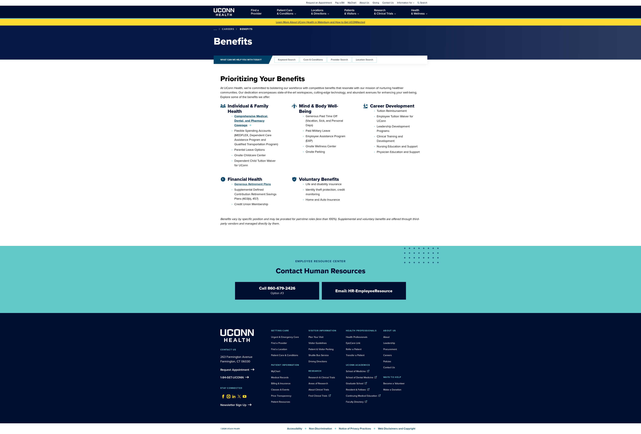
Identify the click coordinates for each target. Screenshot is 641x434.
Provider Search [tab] (339, 59)
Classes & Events (280, 389)
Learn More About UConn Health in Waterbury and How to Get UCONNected (320, 22)
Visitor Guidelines (317, 343)
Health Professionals (356, 337)
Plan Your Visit (315, 337)
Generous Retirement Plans (252, 184)
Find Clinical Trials (317, 396)
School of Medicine (356, 371)
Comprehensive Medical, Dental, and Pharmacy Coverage (251, 120)
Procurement (390, 349)
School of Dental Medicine (359, 377)
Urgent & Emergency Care (285, 337)
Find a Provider (279, 343)
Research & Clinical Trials (321, 377)
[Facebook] (222, 396)
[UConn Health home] (224, 12)
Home (220, 34)
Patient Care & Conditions (284, 355)
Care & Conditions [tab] (313, 59)
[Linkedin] (233, 396)
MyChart (275, 371)
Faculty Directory (355, 402)
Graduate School (354, 383)
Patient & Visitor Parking (321, 349)
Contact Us (389, 367)
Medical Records (280, 377)
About (386, 337)
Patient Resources (280, 402)
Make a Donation (392, 389)
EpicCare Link (353, 343)
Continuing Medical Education (361, 396)
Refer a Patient (353, 349)
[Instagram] (228, 396)
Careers (228, 29)
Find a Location (279, 349)
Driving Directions (317, 361)
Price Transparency (281, 396)
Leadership (389, 343)
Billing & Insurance (280, 383)
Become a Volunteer (394, 383)
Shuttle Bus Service (318, 355)
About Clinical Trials (318, 389)
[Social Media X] (238, 396)
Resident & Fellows (356, 389)
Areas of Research (318, 383)
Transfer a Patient (355, 355)
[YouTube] (244, 396)
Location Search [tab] (364, 59)
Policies (387, 361)
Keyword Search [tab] (286, 59)
